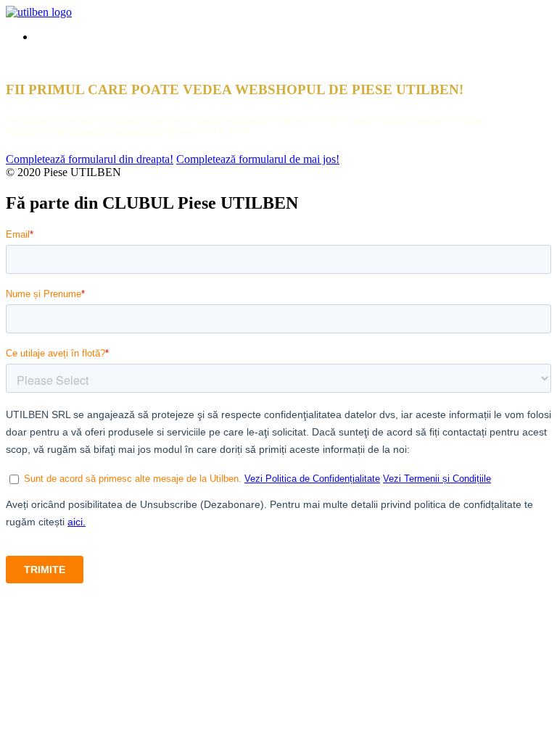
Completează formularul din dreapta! (89, 159)
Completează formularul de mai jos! (257, 159)
